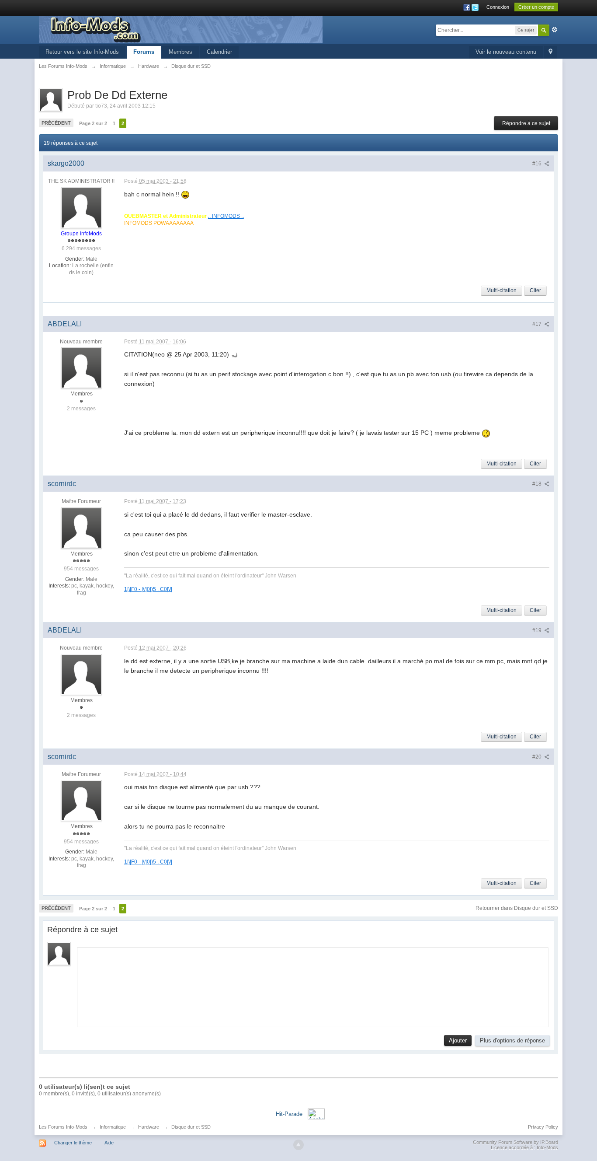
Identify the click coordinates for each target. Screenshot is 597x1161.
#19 (537, 630)
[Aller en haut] (298, 1145)
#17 (537, 324)
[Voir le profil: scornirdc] (81, 528)
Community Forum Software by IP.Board (515, 1142)
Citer (535, 290)
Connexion (497, 7)
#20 (537, 757)
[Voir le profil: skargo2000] (81, 207)
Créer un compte (536, 7)
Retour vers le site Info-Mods (82, 52)
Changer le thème (73, 1142)
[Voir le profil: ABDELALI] (81, 367)
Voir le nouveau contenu (506, 52)
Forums (143, 52)
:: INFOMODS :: (226, 216)
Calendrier (219, 52)
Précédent (56, 123)
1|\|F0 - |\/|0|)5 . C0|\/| (148, 589)
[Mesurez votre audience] (316, 1113)
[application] (313, 985)
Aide (109, 1142)
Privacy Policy (543, 1127)
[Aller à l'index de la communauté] (181, 29)
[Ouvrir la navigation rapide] (550, 52)
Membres (180, 52)
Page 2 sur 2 (93, 123)
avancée (554, 29)
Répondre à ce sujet (526, 123)
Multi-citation (501, 290)
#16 (537, 164)
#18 (537, 484)
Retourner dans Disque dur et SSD (517, 908)
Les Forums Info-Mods (63, 1127)
